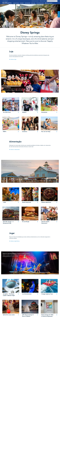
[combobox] (52, 1)
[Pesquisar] (47, 1)
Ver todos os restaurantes (14, 149)
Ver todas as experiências (14, 241)
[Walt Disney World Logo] (7, 3)
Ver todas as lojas (12, 59)
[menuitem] (16, 3)
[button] (40, 3)
